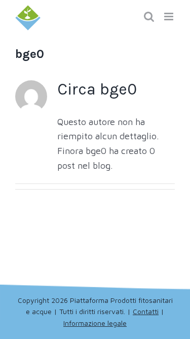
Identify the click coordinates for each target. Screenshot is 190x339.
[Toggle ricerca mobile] (149, 16)
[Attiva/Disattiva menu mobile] (169, 16)
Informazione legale (95, 323)
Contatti (146, 311)
